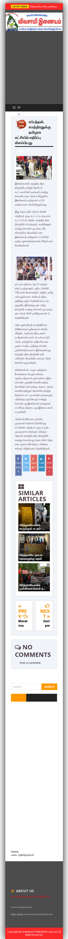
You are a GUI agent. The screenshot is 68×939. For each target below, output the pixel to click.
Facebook (18, 467)
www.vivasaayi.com (21, 907)
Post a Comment (30, 663)
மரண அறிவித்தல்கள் (22, 855)
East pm (46, 623)
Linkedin (41, 465)
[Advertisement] (34, 68)
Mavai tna (23, 623)
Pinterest (49, 467)
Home (15, 851)
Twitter (26, 465)
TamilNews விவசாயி (46, 931)
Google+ (34, 465)
